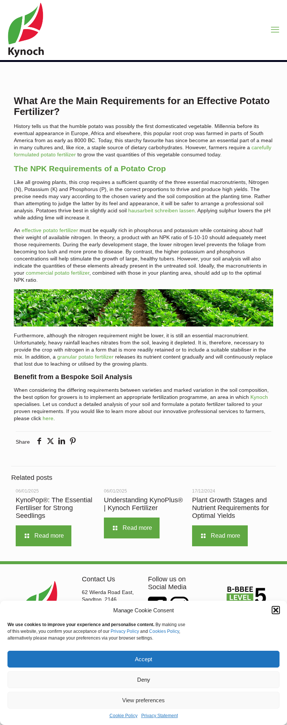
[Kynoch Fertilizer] (25, 30)
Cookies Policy (164, 631)
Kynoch (259, 397)
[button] (276, 610)
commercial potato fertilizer (57, 273)
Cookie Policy (123, 715)
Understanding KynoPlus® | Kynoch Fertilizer (143, 504)
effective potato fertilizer (50, 230)
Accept (143, 659)
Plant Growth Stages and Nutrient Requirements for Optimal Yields (230, 507)
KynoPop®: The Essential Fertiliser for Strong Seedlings (54, 507)
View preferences (143, 700)
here (48, 418)
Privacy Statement (159, 715)
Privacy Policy (125, 631)
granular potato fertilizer (86, 357)
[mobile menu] (275, 30)
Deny (143, 679)
